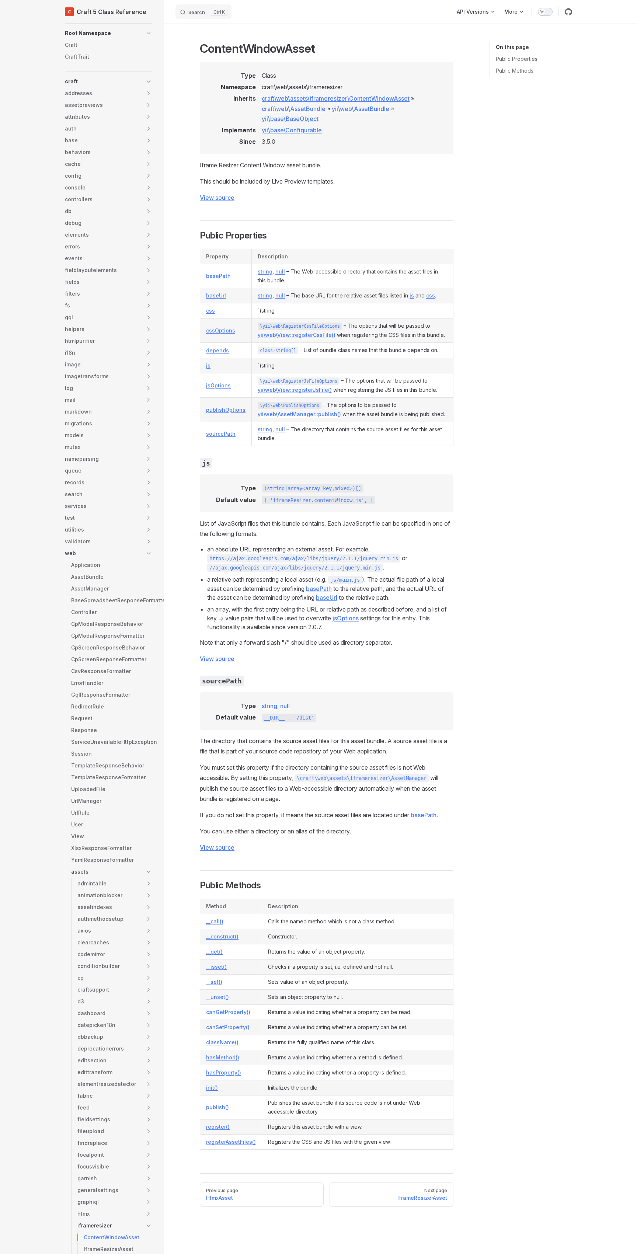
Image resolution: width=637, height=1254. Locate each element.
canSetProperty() (228, 1027)
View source (217, 197)
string (265, 271)
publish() (217, 1107)
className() (222, 1042)
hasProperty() (223, 1072)
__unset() (217, 997)
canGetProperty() (228, 1012)
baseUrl (216, 295)
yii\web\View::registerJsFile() (295, 390)
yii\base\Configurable (292, 130)
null (280, 271)
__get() (214, 951)
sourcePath (221, 434)
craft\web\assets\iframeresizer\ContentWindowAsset (336, 98)
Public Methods (514, 70)
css (430, 295)
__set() (214, 982)
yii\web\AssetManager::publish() (299, 414)
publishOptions (226, 410)
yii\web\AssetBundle (360, 108)
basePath (218, 276)
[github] (568, 11)
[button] (108, 33)
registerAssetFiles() (231, 1142)
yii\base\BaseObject (290, 118)
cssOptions (220, 330)
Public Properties (516, 59)
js (412, 295)
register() (218, 1127)
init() (212, 1087)
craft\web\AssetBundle (294, 108)
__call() (214, 921)
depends (217, 350)
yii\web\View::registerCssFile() (296, 335)
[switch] (545, 12)
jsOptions (218, 385)
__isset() (216, 967)
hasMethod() (222, 1057)
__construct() (222, 936)
